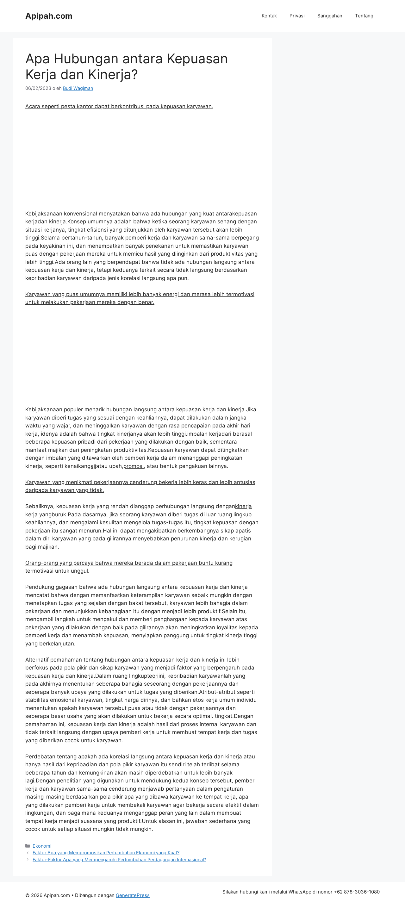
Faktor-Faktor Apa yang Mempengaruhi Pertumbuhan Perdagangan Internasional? (119, 859)
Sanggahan (329, 16)
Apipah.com (48, 16)
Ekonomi (42, 846)
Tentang (364, 16)
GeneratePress (133, 895)
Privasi (297, 16)
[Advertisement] (142, 163)
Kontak (269, 16)
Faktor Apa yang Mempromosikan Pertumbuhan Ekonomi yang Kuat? (106, 852)
